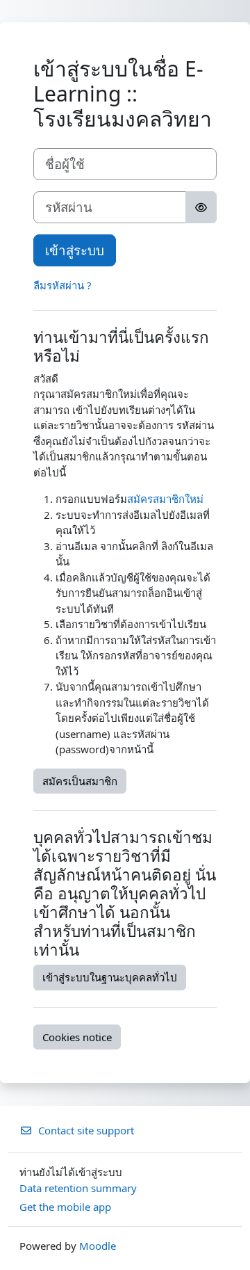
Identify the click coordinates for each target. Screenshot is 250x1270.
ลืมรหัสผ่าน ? (62, 285)
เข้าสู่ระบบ (74, 250)
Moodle (97, 1246)
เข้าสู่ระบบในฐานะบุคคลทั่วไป (109, 977)
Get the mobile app (65, 1207)
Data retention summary (78, 1188)
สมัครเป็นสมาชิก (79, 781)
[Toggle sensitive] (201, 207)
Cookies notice (77, 1037)
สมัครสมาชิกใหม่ (165, 499)
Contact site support (86, 1130)
